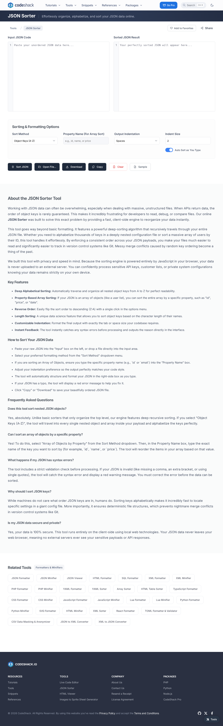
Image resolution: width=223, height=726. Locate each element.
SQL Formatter (130, 578)
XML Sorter (99, 610)
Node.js (167, 693)
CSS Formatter (19, 599)
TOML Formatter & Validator (161, 610)
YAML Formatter (72, 588)
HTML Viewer (67, 693)
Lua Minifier (163, 599)
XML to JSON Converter (112, 621)
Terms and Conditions (146, 713)
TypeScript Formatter (185, 588)
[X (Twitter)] (206, 713)
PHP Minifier (45, 588)
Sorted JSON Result (127, 37)
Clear (120, 166)
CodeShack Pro (172, 699)
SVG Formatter (47, 610)
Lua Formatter (138, 599)
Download (76, 166)
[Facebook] (212, 713)
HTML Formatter (102, 578)
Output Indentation (127, 134)
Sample (142, 166)
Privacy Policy (107, 713)
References (109, 5)
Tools (69, 5)
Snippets (87, 5)
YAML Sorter (99, 588)
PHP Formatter (19, 588)
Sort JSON (22, 166)
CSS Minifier (45, 599)
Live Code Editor (69, 682)
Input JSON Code (19, 37)
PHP (165, 682)
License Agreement (123, 699)
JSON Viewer (75, 578)
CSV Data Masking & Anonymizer (30, 621)
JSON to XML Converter (74, 621)
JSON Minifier (48, 578)
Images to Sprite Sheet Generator (79, 699)
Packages (132, 5)
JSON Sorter (33, 28)
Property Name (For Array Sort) (83, 134)
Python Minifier (20, 610)
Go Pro (171, 5)
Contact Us (118, 688)
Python (167, 688)
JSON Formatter (20, 578)
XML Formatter (157, 578)
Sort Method (20, 134)
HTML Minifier (74, 610)
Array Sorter (124, 588)
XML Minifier (183, 578)
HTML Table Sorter (152, 588)
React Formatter (125, 610)
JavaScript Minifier (109, 599)
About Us (117, 682)
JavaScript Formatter (75, 599)
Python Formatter (190, 599)
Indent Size (172, 134)
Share (209, 28)
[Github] (199, 713)
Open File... (49, 166)
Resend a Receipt (122, 693)
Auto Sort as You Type (188, 150)
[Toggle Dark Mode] (212, 5)
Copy (100, 166)
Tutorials (51, 5)
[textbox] (61, 76)
